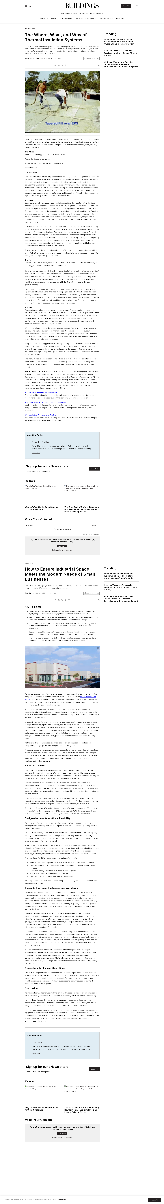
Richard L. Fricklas (32, 58)
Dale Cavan (29, 593)
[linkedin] (59, 65)
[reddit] (66, 65)
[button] (26, 6)
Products (120, 18)
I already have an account (62, 550)
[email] (69, 65)
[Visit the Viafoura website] (95, 534)
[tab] (30, 525)
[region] (62, 529)
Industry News (30, 29)
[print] (99, 65)
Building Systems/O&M (48, 18)
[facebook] (55, 65)
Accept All (155, 1200)
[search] (29, 6)
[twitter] (62, 65)
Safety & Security (106, 18)
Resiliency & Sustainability (86, 18)
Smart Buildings (66, 18)
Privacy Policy (62, 1199)
